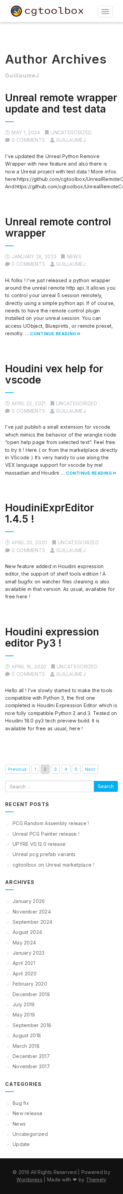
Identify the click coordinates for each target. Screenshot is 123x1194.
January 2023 (29, 953)
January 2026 (29, 901)
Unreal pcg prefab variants (44, 854)
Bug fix (21, 1103)
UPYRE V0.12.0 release (39, 844)
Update (21, 1144)
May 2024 (24, 942)
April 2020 (25, 973)
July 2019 (24, 1004)
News (74, 256)
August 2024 (27, 932)
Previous (17, 769)
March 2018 (26, 1046)
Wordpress (29, 1179)
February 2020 (30, 984)
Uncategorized (71, 132)
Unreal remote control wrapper (58, 227)
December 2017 (31, 1056)
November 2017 (31, 1066)
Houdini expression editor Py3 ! (52, 637)
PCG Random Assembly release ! (51, 823)
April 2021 (24, 963)
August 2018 (27, 1035)
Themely (96, 1179)
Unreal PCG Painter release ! (46, 834)
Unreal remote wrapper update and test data (61, 103)
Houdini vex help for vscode (54, 374)
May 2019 (24, 1015)
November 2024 (32, 912)
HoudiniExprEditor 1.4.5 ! (49, 513)
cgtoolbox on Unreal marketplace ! (53, 865)
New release (27, 1113)
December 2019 (31, 994)
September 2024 (32, 922)
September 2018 (32, 1025)
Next (90, 769)
